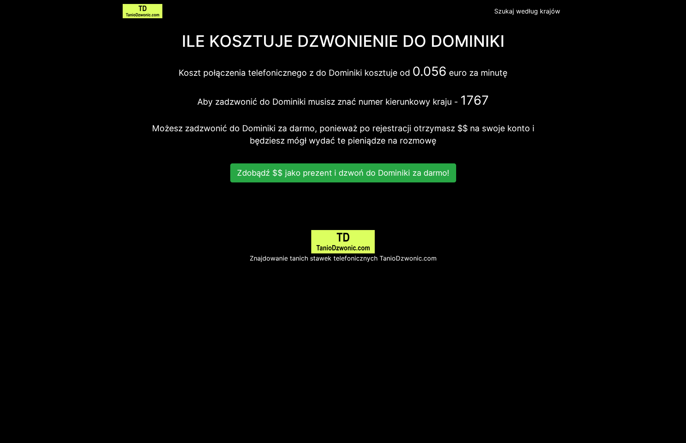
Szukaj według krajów (527, 11)
